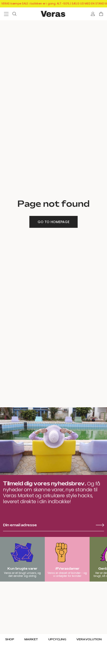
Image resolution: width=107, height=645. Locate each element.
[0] (101, 14)
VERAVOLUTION (89, 639)
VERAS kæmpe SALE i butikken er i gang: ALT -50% (35, 3)
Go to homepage (53, 221)
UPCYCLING (57, 639)
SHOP (9, 639)
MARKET (31, 639)
